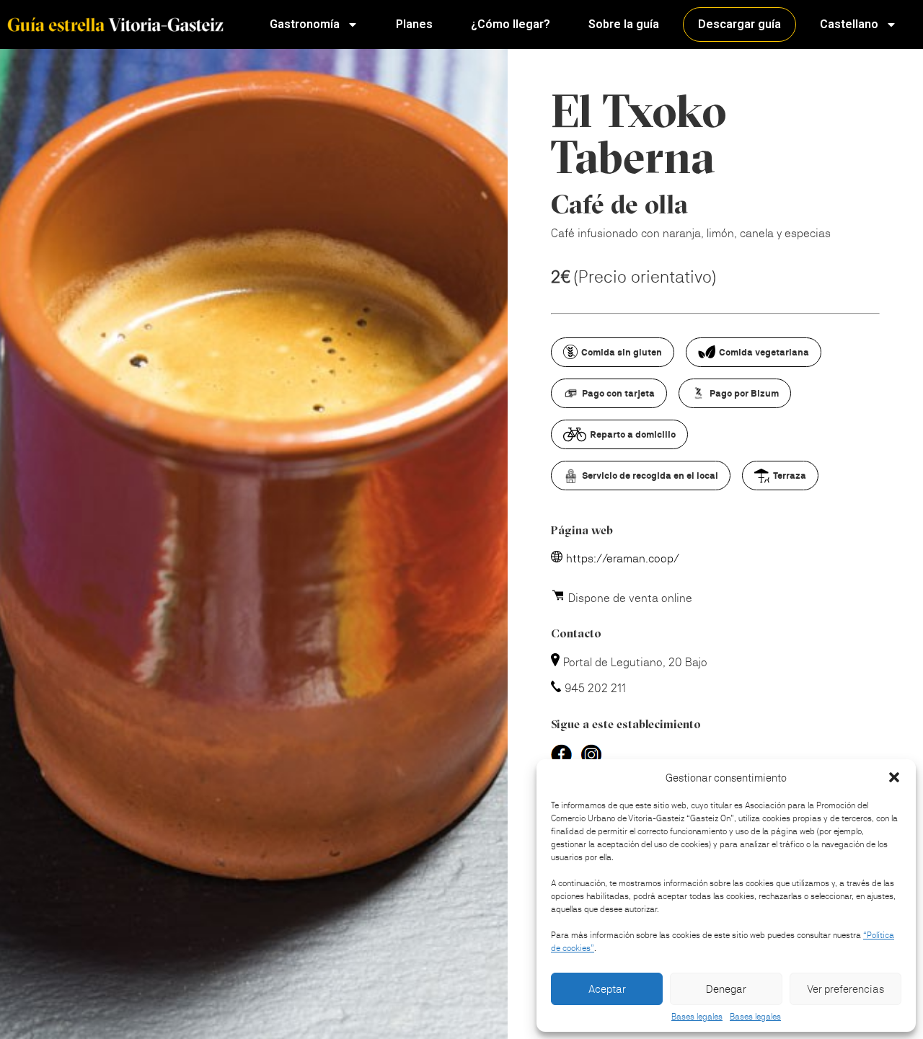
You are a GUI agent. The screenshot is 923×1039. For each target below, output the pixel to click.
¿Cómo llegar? (510, 24)
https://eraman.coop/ (622, 558)
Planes (414, 24)
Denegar (726, 989)
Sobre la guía (623, 24)
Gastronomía (305, 24)
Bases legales (697, 1016)
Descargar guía (739, 24)
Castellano (849, 24)
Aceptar (607, 989)
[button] (894, 777)
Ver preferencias (845, 989)
